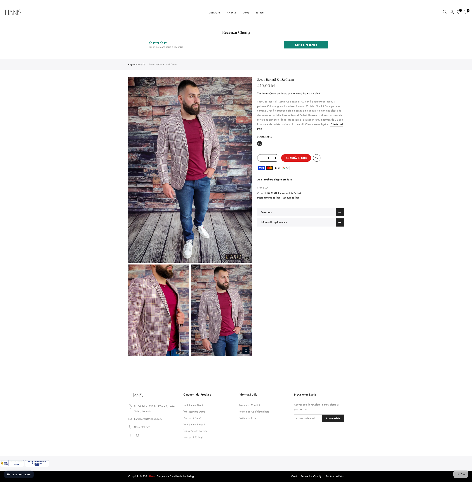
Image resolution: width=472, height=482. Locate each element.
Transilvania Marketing (182, 476)
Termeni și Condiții (249, 405)
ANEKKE (231, 12)
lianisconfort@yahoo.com (148, 419)
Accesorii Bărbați (193, 437)
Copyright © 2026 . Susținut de (149, 476)
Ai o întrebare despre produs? (274, 179)
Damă (246, 12)
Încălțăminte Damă (193, 405)
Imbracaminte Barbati (289, 193)
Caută (294, 476)
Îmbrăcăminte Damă (194, 411)
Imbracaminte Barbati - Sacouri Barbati (278, 197)
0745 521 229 (142, 427)
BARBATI (272, 193)
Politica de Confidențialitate (254, 411)
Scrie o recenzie (306, 45)
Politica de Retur (248, 418)
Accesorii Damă (192, 418)
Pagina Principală (136, 64)
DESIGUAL (214, 12)
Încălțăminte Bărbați (194, 424)
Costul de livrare (278, 93)
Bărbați (260, 12)
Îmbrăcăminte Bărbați (195, 431)
